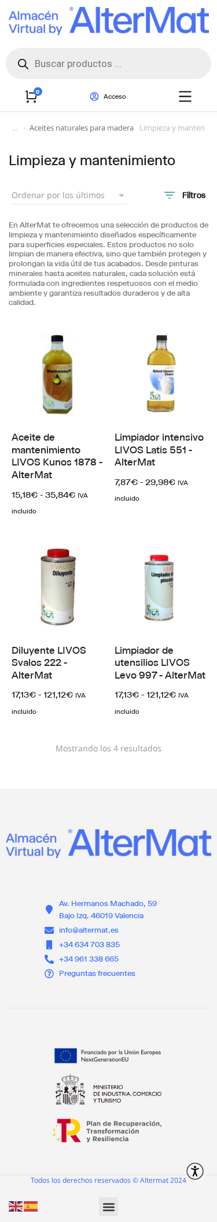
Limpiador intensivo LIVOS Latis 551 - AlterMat (159, 449)
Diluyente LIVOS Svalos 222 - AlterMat (49, 662)
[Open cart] (31, 96)
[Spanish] (31, 1206)
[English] (16, 1206)
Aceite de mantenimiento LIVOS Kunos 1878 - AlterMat (57, 455)
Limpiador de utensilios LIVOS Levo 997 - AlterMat (160, 662)
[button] (108, 1206)
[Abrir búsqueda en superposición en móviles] (108, 63)
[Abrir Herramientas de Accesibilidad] (195, 1171)
